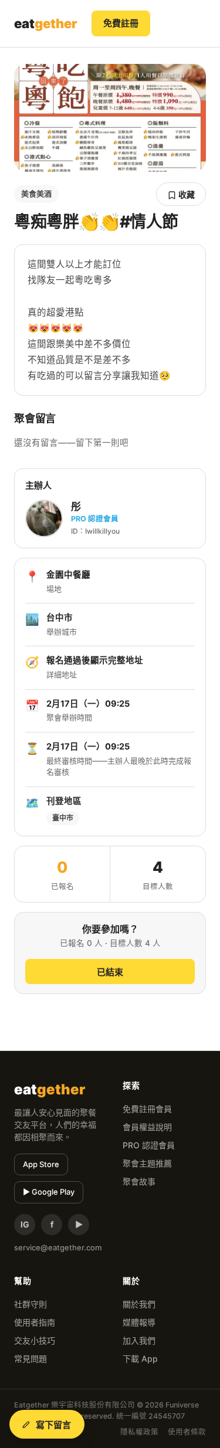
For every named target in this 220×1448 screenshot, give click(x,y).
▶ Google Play (49, 1191)
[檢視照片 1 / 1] (110, 118)
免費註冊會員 (147, 1109)
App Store (41, 1164)
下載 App (140, 1359)
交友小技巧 (34, 1340)
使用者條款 (187, 1431)
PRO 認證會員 (149, 1145)
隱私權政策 (139, 1431)
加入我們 (139, 1340)
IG (25, 1224)
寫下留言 (54, 1424)
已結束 (110, 972)
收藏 (186, 194)
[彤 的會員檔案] (44, 518)
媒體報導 (139, 1322)
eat (45, 23)
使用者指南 (34, 1322)
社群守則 (30, 1304)
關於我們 (139, 1304)
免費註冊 (120, 23)
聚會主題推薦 (147, 1163)
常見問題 (30, 1359)
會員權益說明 (147, 1127)
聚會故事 (139, 1181)
